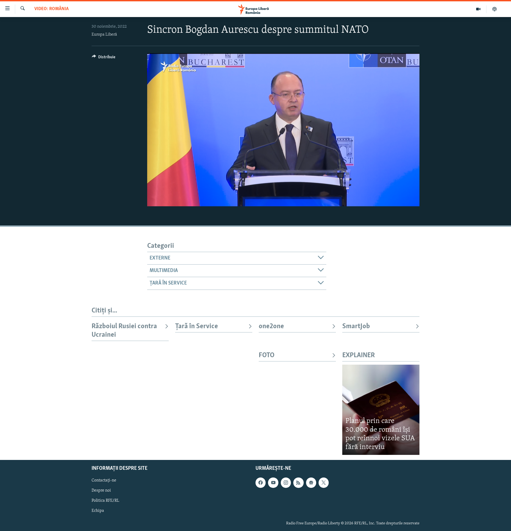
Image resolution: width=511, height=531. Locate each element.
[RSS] (298, 483)
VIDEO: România (51, 9)
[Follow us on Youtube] (273, 483)
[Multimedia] (478, 9)
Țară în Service (196, 326)
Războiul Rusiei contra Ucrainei (124, 331)
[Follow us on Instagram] (286, 483)
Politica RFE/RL (105, 501)
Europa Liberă (104, 34)
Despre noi (101, 490)
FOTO (266, 355)
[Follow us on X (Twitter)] (324, 483)
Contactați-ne (104, 480)
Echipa (98, 511)
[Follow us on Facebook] (261, 483)
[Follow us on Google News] (311, 483)
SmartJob (356, 326)
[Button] (103, 58)
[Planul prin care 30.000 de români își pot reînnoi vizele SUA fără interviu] (380, 410)
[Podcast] (494, 9)
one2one (271, 326)
